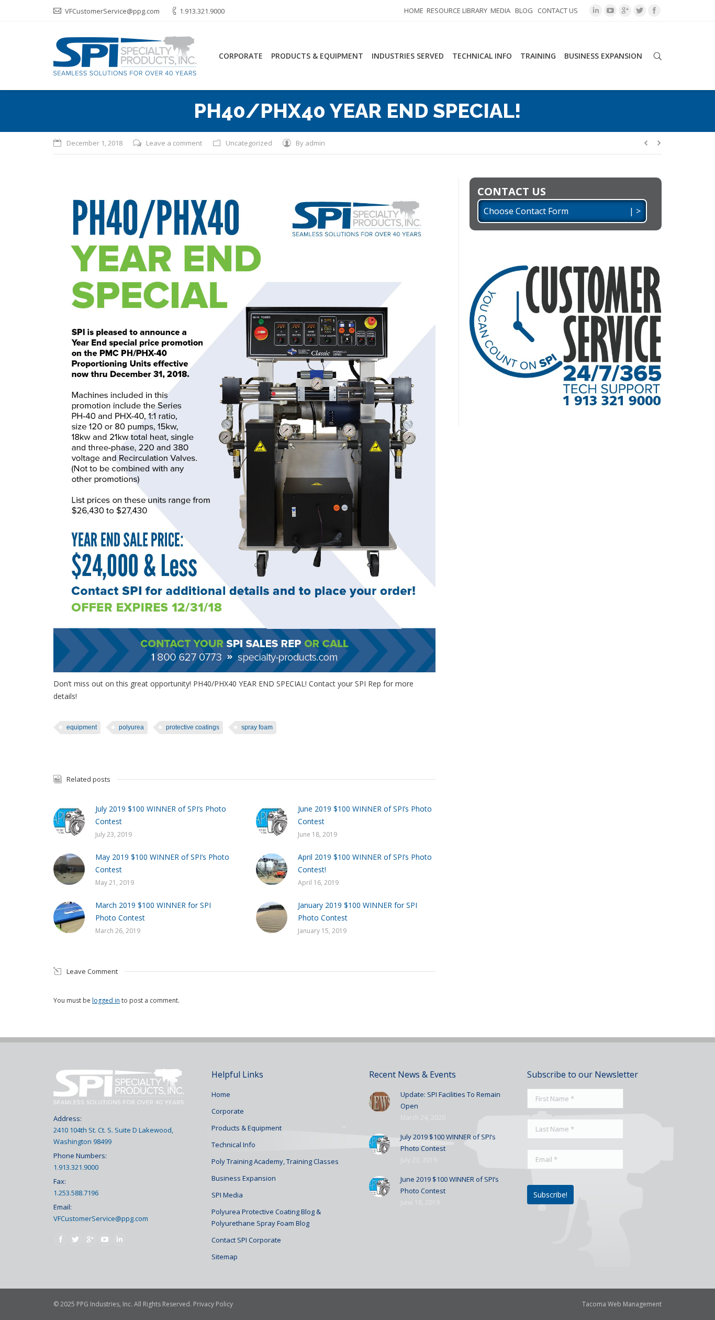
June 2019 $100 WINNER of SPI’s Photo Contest (365, 815)
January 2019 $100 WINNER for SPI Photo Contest (357, 911)
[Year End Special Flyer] (244, 425)
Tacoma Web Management (622, 1304)
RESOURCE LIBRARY (457, 10)
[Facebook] (654, 10)
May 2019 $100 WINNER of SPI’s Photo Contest (162, 863)
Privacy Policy (213, 1304)
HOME (413, 10)
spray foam (257, 727)
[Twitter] (639, 10)
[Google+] (625, 10)
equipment (81, 727)
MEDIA (500, 10)
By (310, 143)
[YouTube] (610, 10)
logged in (106, 1000)
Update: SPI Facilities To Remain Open (450, 1100)
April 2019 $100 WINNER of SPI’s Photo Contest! (365, 863)
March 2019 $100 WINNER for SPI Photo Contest (153, 911)
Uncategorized (249, 143)
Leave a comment (174, 143)
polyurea (131, 727)
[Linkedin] (595, 10)
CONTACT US (558, 10)
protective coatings (192, 727)
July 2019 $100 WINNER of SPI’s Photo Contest (160, 815)
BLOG (524, 10)
